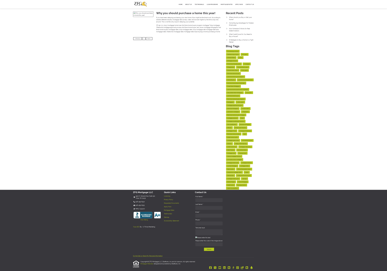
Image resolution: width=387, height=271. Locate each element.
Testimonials (199, 4)
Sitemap (166, 217)
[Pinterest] (237, 267)
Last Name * (199, 204)
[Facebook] (210, 267)
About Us (188, 4)
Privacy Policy (168, 199)
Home (180, 4)
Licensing (167, 196)
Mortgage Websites (147, 264)
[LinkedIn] (224, 267)
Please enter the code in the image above (208, 241)
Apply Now (239, 4)
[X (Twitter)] (215, 267)
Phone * (197, 220)
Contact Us (250, 4)
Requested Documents (171, 203)
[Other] (242, 267)
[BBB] (233, 267)
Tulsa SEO (136, 227)
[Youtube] (220, 267)
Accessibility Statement (171, 221)
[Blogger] (229, 267)
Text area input (200, 228)
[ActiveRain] (251, 267)
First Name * (199, 196)
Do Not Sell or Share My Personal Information (148, 256)
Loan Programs (212, 4)
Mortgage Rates (227, 4)
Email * (197, 212)
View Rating (140, 220)
